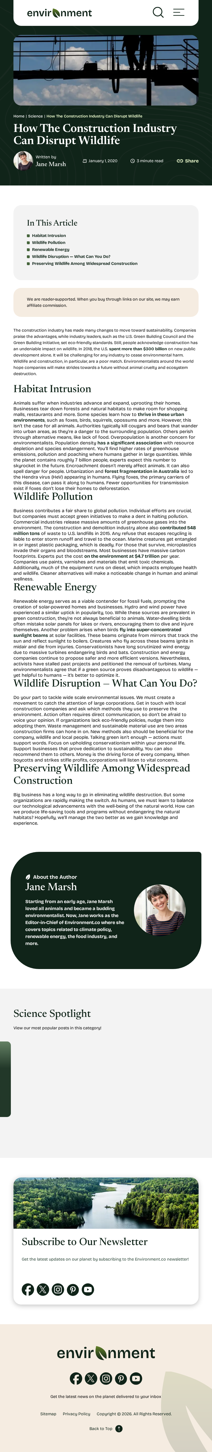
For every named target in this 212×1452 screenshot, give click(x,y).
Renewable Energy (51, 249)
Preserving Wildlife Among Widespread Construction (85, 263)
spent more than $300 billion (138, 348)
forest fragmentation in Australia (142, 471)
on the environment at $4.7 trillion (122, 556)
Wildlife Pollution (48, 242)
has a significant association (129, 443)
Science (35, 116)
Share (192, 161)
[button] (178, 13)
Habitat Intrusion (49, 235)
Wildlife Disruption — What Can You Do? (71, 256)
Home (19, 116)
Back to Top (100, 1428)
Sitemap (48, 1414)
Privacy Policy (76, 1414)
